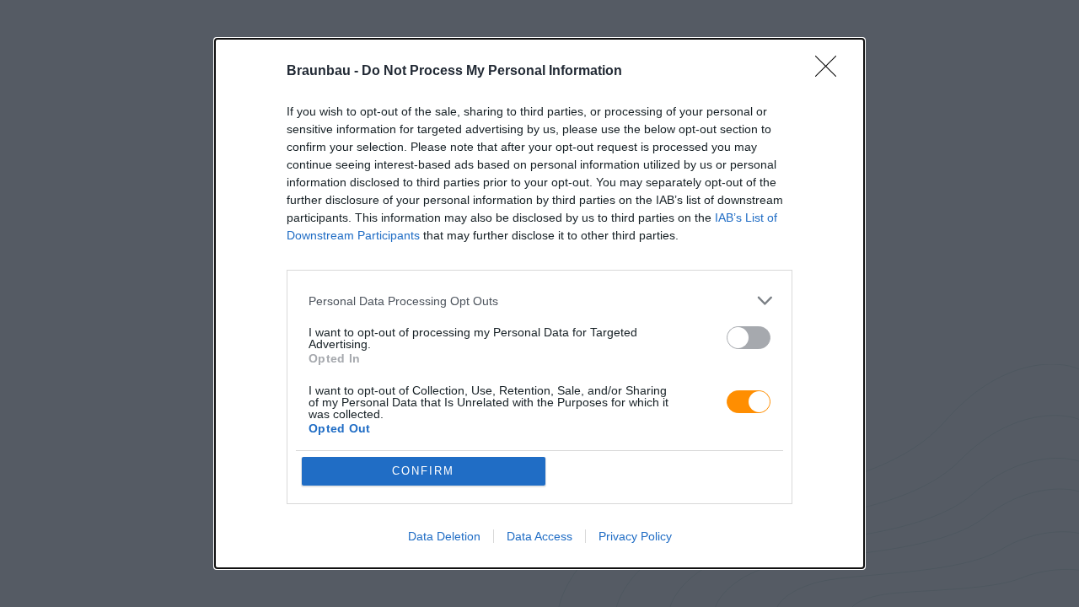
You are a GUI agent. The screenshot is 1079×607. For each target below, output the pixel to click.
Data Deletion (444, 536)
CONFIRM (423, 471)
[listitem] (539, 300)
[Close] (831, 72)
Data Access (539, 536)
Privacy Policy (635, 536)
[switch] (748, 337)
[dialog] (539, 303)
